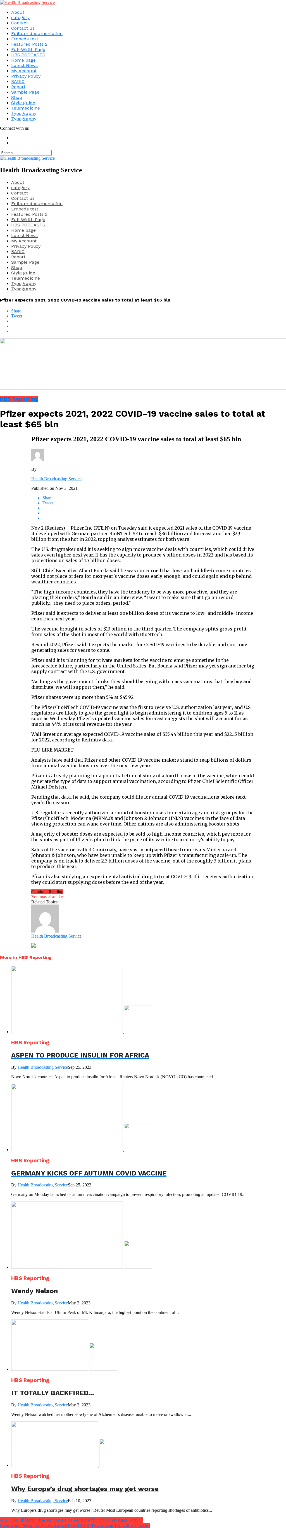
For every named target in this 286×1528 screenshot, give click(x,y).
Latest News (24, 65)
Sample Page (25, 92)
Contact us (23, 28)
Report (18, 86)
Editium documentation (37, 33)
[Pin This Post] (148, 326)
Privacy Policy (25, 76)
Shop (16, 97)
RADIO (18, 81)
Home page (23, 60)
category (20, 17)
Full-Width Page (28, 49)
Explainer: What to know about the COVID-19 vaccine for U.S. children (75, 1525)
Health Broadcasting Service (56, 478)
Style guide (23, 102)
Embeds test (24, 38)
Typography (23, 113)
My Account (24, 70)
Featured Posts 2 (29, 44)
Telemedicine (25, 108)
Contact (19, 22)
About (17, 12)
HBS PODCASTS (28, 54)
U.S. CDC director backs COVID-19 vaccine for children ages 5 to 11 (71, 1520)
